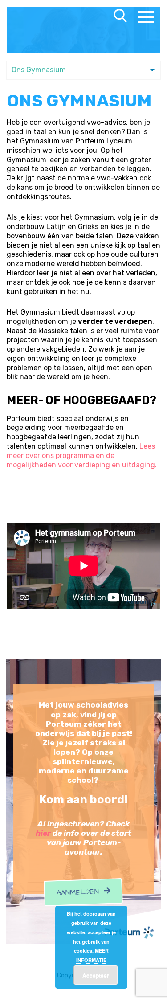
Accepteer (95, 975)
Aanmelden (81, 892)
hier (43, 833)
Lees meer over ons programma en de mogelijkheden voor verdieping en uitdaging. (83, 455)
